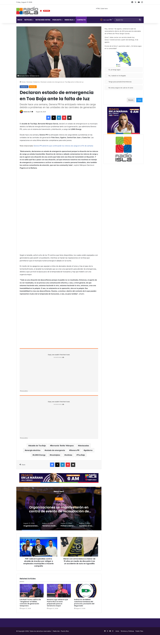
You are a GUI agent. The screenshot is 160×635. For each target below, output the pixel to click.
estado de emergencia (55, 450)
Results (130, 100)
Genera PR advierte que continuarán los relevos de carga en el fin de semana (63, 146)
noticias (69, 455)
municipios (55, 455)
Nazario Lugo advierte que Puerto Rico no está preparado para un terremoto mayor (57, 602)
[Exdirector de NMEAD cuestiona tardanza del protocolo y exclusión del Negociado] (86, 590)
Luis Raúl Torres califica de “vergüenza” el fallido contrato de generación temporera (30, 602)
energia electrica (33, 450)
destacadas (84, 445)
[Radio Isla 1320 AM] (27, 10)
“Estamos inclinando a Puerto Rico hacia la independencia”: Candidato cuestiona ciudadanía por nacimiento (58, 511)
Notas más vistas (42, 20)
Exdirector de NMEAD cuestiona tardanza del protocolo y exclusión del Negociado (84, 602)
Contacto (81, 20)
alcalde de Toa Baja (37, 445)
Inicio (19, 20)
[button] (123, 59)
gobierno (89, 450)
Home (23, 82)
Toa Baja (81, 455)
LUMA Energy (39, 455)
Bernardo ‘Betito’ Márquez (62, 445)
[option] (58, 508)
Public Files (139, 631)
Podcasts (56, 20)
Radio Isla (27, 112)
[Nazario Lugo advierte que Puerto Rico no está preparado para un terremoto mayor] (59, 590)
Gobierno (36, 82)
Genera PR (74, 450)
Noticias (28, 20)
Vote (139, 100)
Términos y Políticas (127, 631)
